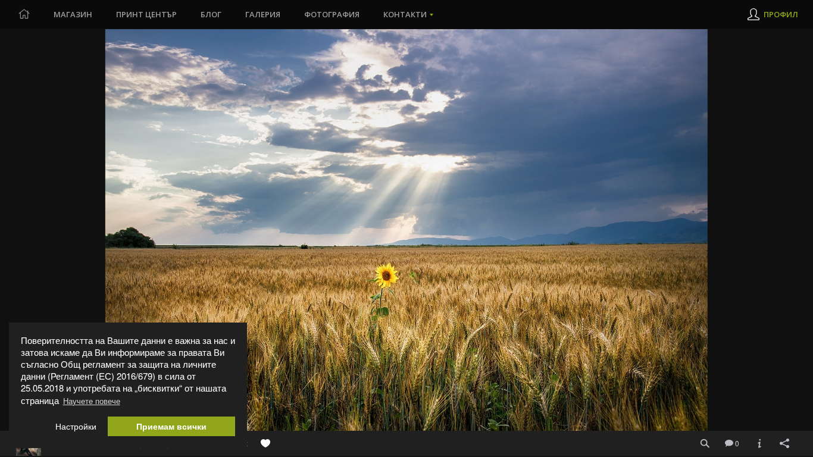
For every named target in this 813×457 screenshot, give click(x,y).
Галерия (262, 14)
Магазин (73, 14)
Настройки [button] (75, 426)
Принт (146, 14)
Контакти (405, 14)
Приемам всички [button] (171, 426)
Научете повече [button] (91, 400)
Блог (211, 14)
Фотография (331, 14)
